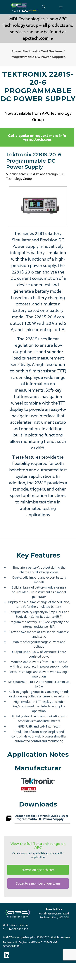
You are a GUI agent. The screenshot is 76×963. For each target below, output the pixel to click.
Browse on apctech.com (38, 870)
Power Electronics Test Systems (37, 51)
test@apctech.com (18, 925)
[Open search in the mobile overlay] (44, 7)
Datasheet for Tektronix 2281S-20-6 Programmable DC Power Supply (41, 817)
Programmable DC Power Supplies (38, 57)
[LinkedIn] (6, 955)
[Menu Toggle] (61, 7)
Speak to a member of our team (38, 883)
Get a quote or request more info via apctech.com (37, 137)
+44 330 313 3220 (17, 929)
